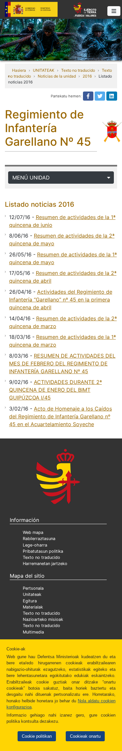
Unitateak (32, 594)
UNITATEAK (43, 70)
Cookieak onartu (85, 736)
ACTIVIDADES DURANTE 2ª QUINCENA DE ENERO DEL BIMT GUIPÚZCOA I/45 (55, 390)
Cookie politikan (37, 736)
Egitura (30, 600)
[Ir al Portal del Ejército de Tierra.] (61, 39)
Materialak (33, 607)
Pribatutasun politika (43, 551)
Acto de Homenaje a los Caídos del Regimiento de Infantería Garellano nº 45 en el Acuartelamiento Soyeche (60, 416)
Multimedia (33, 632)
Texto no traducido (78, 70)
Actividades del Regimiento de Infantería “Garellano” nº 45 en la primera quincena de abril (60, 300)
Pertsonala (33, 588)
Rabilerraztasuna (39, 538)
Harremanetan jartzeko (45, 563)
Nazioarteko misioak (43, 619)
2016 (87, 76)
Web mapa (33, 532)
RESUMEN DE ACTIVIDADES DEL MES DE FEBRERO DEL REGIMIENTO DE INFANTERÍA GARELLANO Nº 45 (62, 363)
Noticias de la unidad (57, 76)
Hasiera (19, 70)
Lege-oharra (35, 545)
